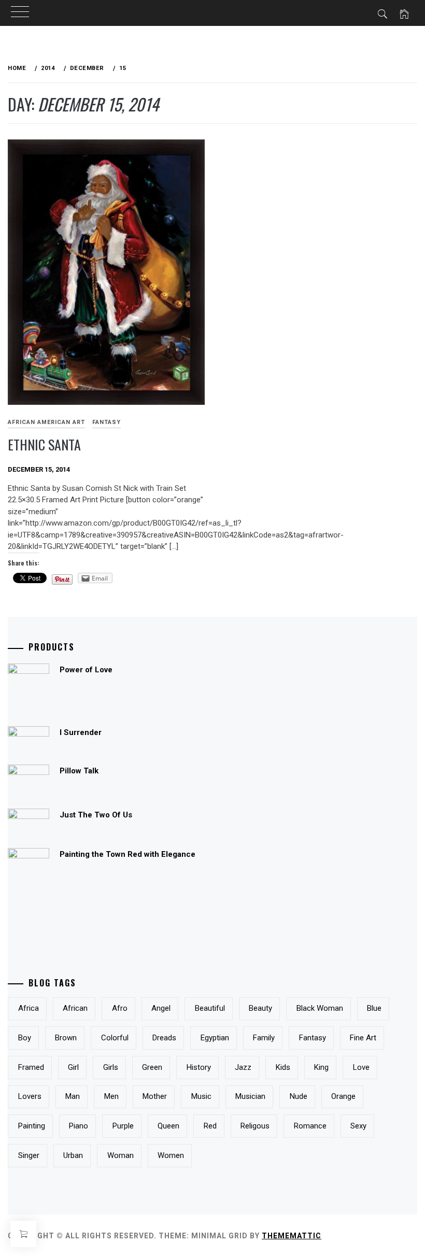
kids (283, 1067)
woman (120, 1155)
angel (161, 1008)
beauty (260, 1008)
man (72, 1096)
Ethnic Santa (44, 444)
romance (310, 1126)
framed (31, 1067)
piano (78, 1126)
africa (28, 1008)
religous (255, 1126)
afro (120, 1008)
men (111, 1096)
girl (73, 1067)
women (171, 1155)
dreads (164, 1037)
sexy (358, 1126)
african (75, 1008)
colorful (115, 1037)
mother (155, 1096)
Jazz (243, 1067)
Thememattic (291, 1236)
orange (343, 1096)
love (361, 1067)
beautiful (210, 1008)
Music (201, 1096)
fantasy (106, 422)
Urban (73, 1155)
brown (66, 1037)
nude (298, 1096)
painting (31, 1126)
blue (374, 1008)
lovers (29, 1096)
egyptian (215, 1037)
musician (250, 1096)
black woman (319, 1008)
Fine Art (363, 1037)
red (210, 1126)
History (199, 1067)
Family (264, 1037)
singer (28, 1155)
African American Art (46, 422)
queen (168, 1126)
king (321, 1067)
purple (123, 1126)
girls (110, 1067)
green (152, 1067)
